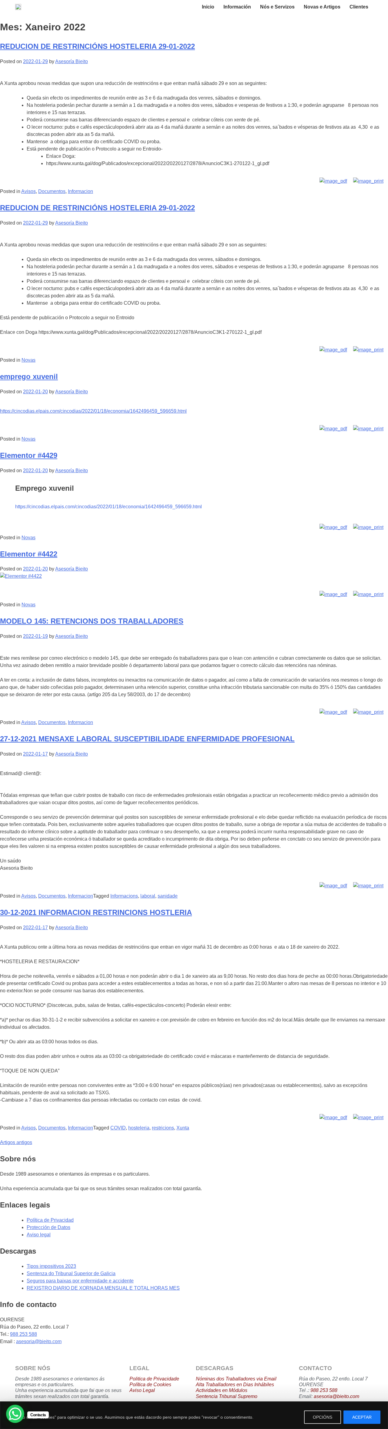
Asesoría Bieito (71, 61)
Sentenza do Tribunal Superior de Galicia (71, 1273)
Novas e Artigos (322, 6)
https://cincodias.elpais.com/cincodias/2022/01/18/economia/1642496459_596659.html (93, 411)
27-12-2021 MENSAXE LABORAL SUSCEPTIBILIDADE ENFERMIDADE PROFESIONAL (147, 739)
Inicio (208, 6)
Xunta (182, 1127)
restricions (163, 1127)
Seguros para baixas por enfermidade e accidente (80, 1280)
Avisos (28, 191)
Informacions (124, 896)
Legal (148, 1390)
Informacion (80, 191)
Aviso (135, 1390)
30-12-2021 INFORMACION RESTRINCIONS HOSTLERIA (96, 912)
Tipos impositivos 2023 (51, 1266)
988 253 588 (23, 1334)
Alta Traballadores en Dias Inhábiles (235, 1384)
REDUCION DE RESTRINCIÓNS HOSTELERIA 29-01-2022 (97, 46)
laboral (147, 896)
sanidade (168, 896)
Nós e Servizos (277, 6)
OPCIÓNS (322, 1417)
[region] (194, 1415)
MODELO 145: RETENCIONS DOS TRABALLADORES (91, 621)
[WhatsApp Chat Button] (15, 1414)
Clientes (359, 6)
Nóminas (205, 1378)
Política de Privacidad (50, 1220)
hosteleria (138, 1127)
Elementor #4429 (28, 455)
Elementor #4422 (28, 554)
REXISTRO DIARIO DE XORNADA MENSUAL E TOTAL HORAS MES (103, 1288)
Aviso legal (39, 1234)
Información (237, 6)
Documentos (51, 191)
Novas (28, 360)
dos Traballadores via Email (245, 1378)
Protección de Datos (48, 1227)
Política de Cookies (150, 1384)
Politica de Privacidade (154, 1378)
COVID (118, 1127)
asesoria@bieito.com (39, 1341)
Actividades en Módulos (221, 1390)
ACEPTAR (362, 1417)
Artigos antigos (16, 1142)
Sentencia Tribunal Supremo (226, 1396)
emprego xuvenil (29, 376)
